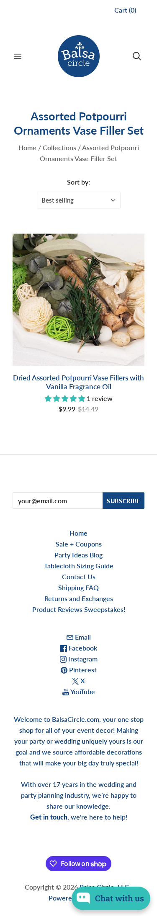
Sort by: (78, 182)
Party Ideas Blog (78, 555)
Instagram (82, 659)
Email (82, 637)
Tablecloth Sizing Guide (78, 566)
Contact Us (78, 576)
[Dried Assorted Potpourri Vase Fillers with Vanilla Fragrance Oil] (78, 300)
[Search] (136, 56)
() (125, 10)
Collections (59, 147)
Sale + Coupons (79, 544)
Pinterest (82, 670)
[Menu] (18, 56)
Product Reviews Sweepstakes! (78, 609)
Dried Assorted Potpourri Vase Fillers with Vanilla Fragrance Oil (78, 382)
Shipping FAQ (78, 587)
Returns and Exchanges (78, 598)
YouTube (82, 691)
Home (27, 147)
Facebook (82, 648)
